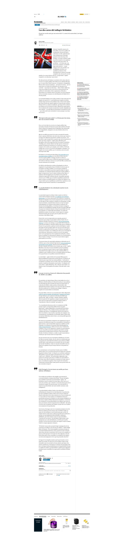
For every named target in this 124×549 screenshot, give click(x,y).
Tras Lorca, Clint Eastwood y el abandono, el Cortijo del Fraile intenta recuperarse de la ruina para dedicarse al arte (83, 119)
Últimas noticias (80, 82)
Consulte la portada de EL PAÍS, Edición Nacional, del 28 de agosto (50, 24)
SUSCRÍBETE (81, 14)
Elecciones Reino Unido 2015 (48, 470)
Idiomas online (59, 516)
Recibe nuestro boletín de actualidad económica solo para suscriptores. (50, 463)
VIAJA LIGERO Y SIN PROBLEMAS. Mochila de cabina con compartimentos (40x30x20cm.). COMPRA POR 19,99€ (76, 527)
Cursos (49, 516)
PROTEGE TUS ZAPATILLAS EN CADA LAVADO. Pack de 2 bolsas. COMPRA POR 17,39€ (86, 526)
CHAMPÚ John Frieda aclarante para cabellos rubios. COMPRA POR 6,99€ (66, 526)
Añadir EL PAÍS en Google (67, 45)
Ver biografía (45, 459)
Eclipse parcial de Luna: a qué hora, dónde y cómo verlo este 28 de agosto (83, 113)
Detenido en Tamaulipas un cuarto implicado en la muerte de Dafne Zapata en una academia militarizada (82, 98)
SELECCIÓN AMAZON (42, 516)
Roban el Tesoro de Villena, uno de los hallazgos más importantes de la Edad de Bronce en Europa (83, 116)
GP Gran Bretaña (41, 470)
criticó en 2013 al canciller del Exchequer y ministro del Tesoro (54, 294)
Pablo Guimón (42, 41)
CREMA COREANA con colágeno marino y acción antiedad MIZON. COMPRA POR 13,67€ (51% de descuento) (52, 530)
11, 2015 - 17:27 (41, 42)
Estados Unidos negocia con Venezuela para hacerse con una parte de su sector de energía (83, 85)
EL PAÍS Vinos (65, 516)
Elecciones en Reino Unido (43, 28)
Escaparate (36, 516)
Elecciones (62, 470)
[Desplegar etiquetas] (70, 470)
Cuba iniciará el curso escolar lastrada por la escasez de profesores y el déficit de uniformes (83, 89)
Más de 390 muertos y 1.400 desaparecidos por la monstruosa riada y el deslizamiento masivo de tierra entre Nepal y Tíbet (84, 109)
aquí (59, 475)
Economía (38, 22)
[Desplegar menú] (35, 16)
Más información (41, 475)
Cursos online (53, 516)
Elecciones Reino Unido (57, 470)
